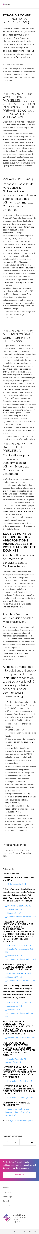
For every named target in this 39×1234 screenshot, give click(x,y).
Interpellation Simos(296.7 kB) (20, 1097)
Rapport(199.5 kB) (14, 977)
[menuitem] (33, 4)
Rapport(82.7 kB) (14, 913)
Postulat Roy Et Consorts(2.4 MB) (21, 1038)
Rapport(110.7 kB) (14, 956)
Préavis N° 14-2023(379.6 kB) (19, 945)
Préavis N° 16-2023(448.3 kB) (19, 1002)
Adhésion (6, 1205)
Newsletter (7, 1192)
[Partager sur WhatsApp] (24, 1142)
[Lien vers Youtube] (34, 1231)
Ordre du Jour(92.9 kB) (16, 884)
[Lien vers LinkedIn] (29, 1231)
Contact (6, 1201)
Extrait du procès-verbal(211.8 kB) (21, 917)
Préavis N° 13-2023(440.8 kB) (19, 906)
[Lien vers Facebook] (14, 1231)
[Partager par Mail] (32, 1142)
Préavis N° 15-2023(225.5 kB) (19, 973)
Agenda (6, 1188)
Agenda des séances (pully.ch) (22, 1120)
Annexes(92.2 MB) (14, 1006)
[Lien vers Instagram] (19, 1231)
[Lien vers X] (24, 1231)
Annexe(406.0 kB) (14, 909)
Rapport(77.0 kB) (14, 1010)
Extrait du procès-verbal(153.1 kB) (21, 959)
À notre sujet (7, 1197)
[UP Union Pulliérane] (16, 4)
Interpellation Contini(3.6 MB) (19, 1081)
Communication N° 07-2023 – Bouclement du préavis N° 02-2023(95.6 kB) (18, 1112)
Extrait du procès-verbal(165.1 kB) (21, 981)
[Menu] (33, 4)
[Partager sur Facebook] (7, 1142)
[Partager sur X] (15, 1142)
